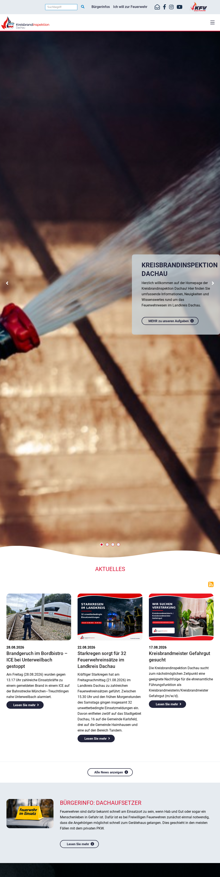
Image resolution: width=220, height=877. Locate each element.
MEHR (184, 387)
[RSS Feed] (211, 584)
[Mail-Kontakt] (157, 7)
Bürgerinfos (101, 7)
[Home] (110, 22)
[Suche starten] (83, 7)
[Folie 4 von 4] (118, 544)
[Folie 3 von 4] (113, 544)
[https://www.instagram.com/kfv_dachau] (171, 7)
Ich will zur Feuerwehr (130, 7)
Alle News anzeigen (108, 772)
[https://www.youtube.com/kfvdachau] (179, 7)
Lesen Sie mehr (24, 705)
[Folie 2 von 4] (107, 544)
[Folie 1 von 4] (101, 544)
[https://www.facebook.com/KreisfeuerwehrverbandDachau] (164, 7)
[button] (212, 22)
